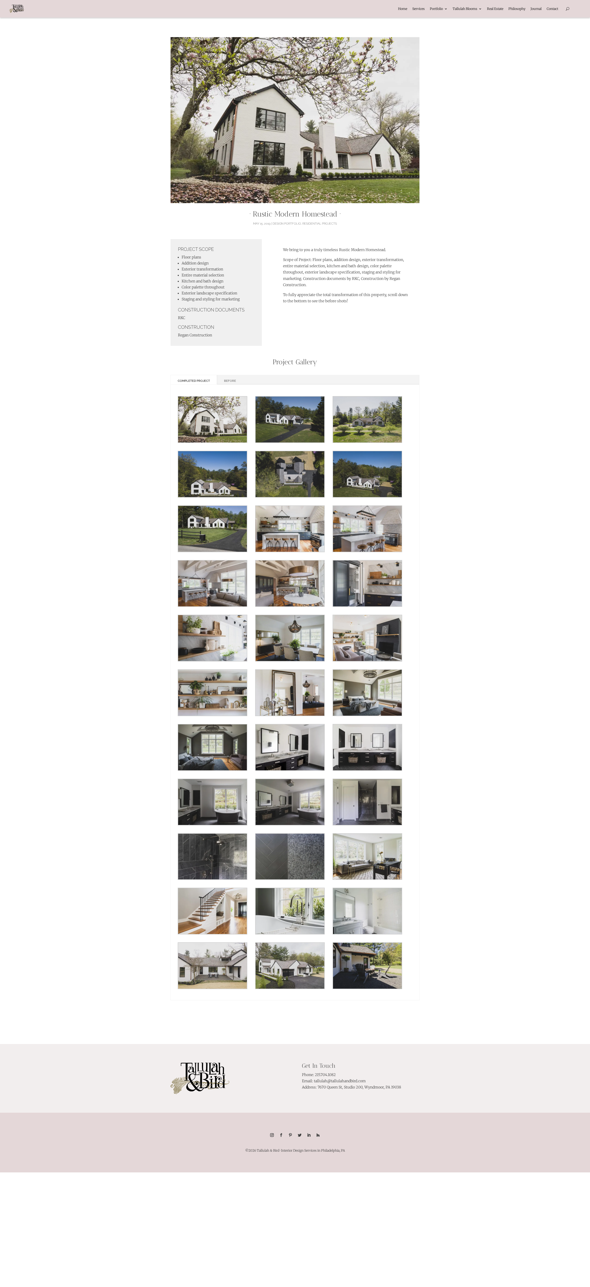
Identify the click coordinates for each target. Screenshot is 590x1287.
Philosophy (516, 9)
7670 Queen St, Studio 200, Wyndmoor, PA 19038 (359, 1087)
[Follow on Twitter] (299, 1135)
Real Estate (495, 9)
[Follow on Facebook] (281, 1135)
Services (418, 9)
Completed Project (194, 381)
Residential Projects (319, 223)
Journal (536, 9)
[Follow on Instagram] (272, 1135)
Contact (552, 9)
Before (230, 381)
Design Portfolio (287, 223)
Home (402, 9)
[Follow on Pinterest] (290, 1135)
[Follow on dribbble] (318, 1135)
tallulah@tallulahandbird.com (340, 1081)
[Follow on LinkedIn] (309, 1135)
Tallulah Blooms (465, 9)
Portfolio (436, 9)
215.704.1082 (325, 1074)
